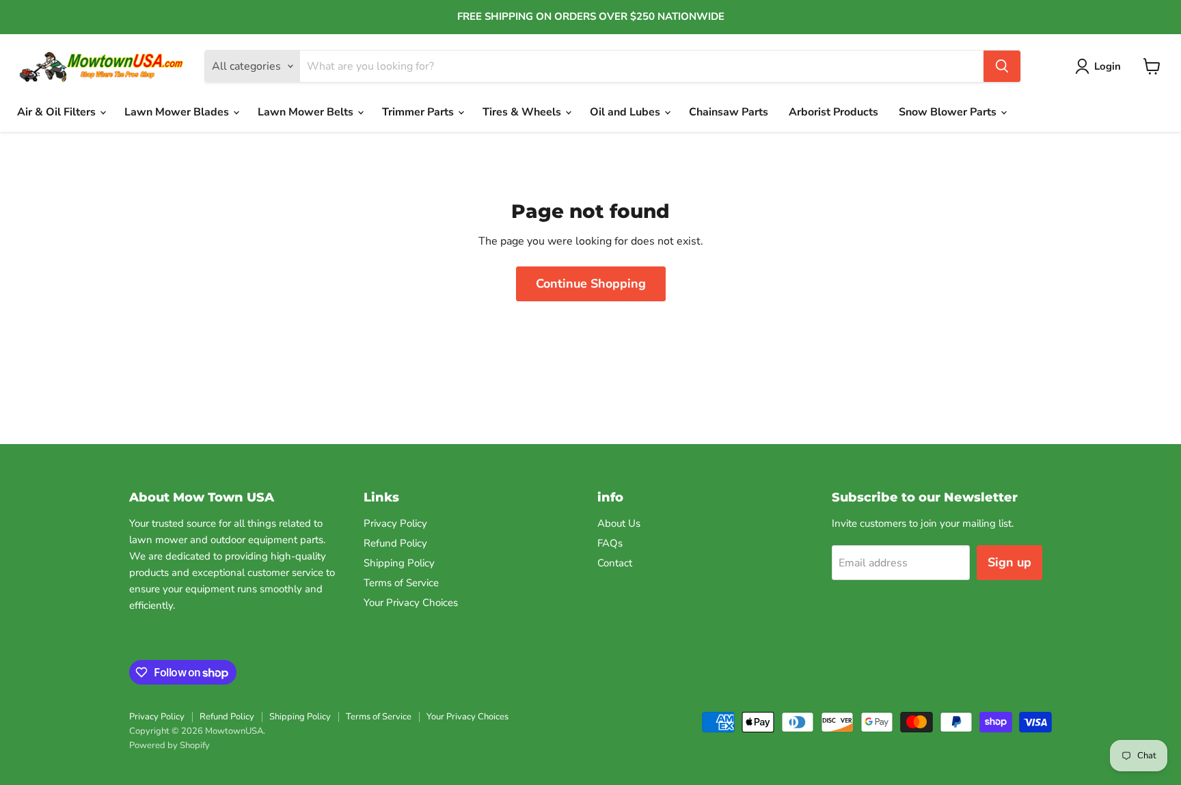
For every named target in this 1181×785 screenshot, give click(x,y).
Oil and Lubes (626, 112)
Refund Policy (395, 543)
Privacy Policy (395, 523)
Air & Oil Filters (57, 112)
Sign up (1009, 562)
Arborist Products (833, 112)
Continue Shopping (591, 283)
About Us (618, 523)
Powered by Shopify (169, 745)
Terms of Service (401, 583)
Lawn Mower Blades (178, 112)
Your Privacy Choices (411, 602)
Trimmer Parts (419, 112)
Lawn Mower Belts (307, 112)
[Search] (1001, 66)
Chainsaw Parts (728, 112)
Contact (614, 563)
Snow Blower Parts (949, 112)
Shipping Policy (399, 563)
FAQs (610, 543)
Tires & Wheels (523, 112)
